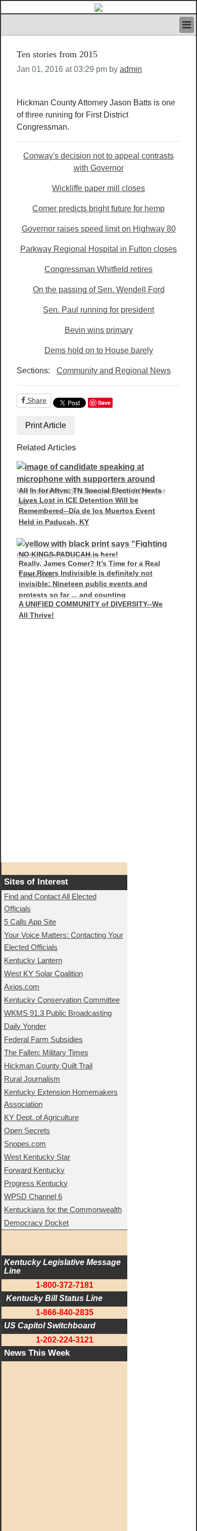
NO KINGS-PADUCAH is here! (68, 554)
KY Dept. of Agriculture (41, 1117)
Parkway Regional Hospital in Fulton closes (98, 249)
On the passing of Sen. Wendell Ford (99, 289)
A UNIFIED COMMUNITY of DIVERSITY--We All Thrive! (91, 609)
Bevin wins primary (99, 330)
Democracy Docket (36, 1222)
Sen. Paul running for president (98, 309)
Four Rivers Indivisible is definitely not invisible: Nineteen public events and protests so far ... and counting (86, 584)
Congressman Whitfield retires (98, 269)
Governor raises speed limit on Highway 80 (99, 228)
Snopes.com (25, 1143)
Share (35, 400)
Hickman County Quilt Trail (48, 1065)
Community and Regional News (114, 370)
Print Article (45, 425)
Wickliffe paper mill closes (98, 188)
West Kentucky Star (37, 1157)
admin (131, 69)
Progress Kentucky (36, 1183)
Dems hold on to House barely (98, 350)
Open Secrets (27, 1130)
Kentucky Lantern (33, 960)
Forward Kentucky (34, 1170)
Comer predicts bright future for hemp (98, 208)
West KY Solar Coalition (43, 973)
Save (104, 402)
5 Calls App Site (30, 921)
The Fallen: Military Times (46, 1052)
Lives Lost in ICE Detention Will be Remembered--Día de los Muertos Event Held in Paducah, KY (87, 511)
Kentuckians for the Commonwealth (63, 1209)
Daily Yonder (25, 1026)
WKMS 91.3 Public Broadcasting (58, 1013)
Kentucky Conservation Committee (62, 1000)
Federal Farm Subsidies (43, 1039)
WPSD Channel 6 (33, 1196)
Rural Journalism (32, 1079)
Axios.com (21, 986)
